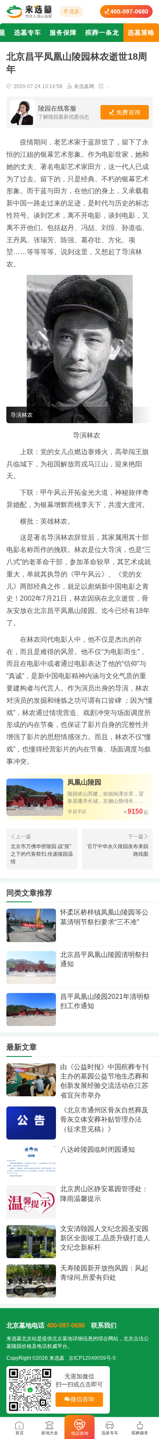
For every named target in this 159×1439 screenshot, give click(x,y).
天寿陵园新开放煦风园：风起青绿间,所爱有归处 (104, 1272)
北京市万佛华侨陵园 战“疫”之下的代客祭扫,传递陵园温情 (42, 854)
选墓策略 (141, 32)
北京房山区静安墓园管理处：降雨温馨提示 (104, 1193)
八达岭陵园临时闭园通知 (97, 1149)
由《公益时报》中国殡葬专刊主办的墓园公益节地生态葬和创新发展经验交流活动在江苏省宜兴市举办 (104, 1081)
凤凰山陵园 (84, 782)
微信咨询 (82, 1399)
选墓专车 (27, 32)
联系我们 (104, 1325)
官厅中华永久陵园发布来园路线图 (117, 850)
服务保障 (63, 32)
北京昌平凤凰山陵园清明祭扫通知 (104, 959)
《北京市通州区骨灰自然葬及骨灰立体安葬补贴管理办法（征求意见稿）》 (104, 1119)
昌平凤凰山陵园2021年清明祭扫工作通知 (105, 1001)
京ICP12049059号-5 (92, 1358)
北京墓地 (62, 1339)
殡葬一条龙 (102, 32)
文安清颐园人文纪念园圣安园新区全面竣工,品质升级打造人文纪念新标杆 (105, 1238)
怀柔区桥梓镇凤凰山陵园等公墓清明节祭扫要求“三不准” (104, 917)
